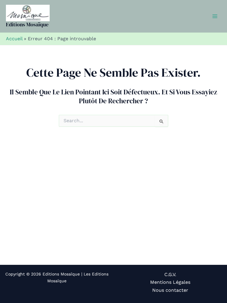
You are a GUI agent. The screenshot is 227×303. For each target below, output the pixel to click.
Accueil (14, 38)
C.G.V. (170, 274)
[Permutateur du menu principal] (215, 16)
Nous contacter (170, 290)
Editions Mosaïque (27, 24)
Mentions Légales (170, 282)
